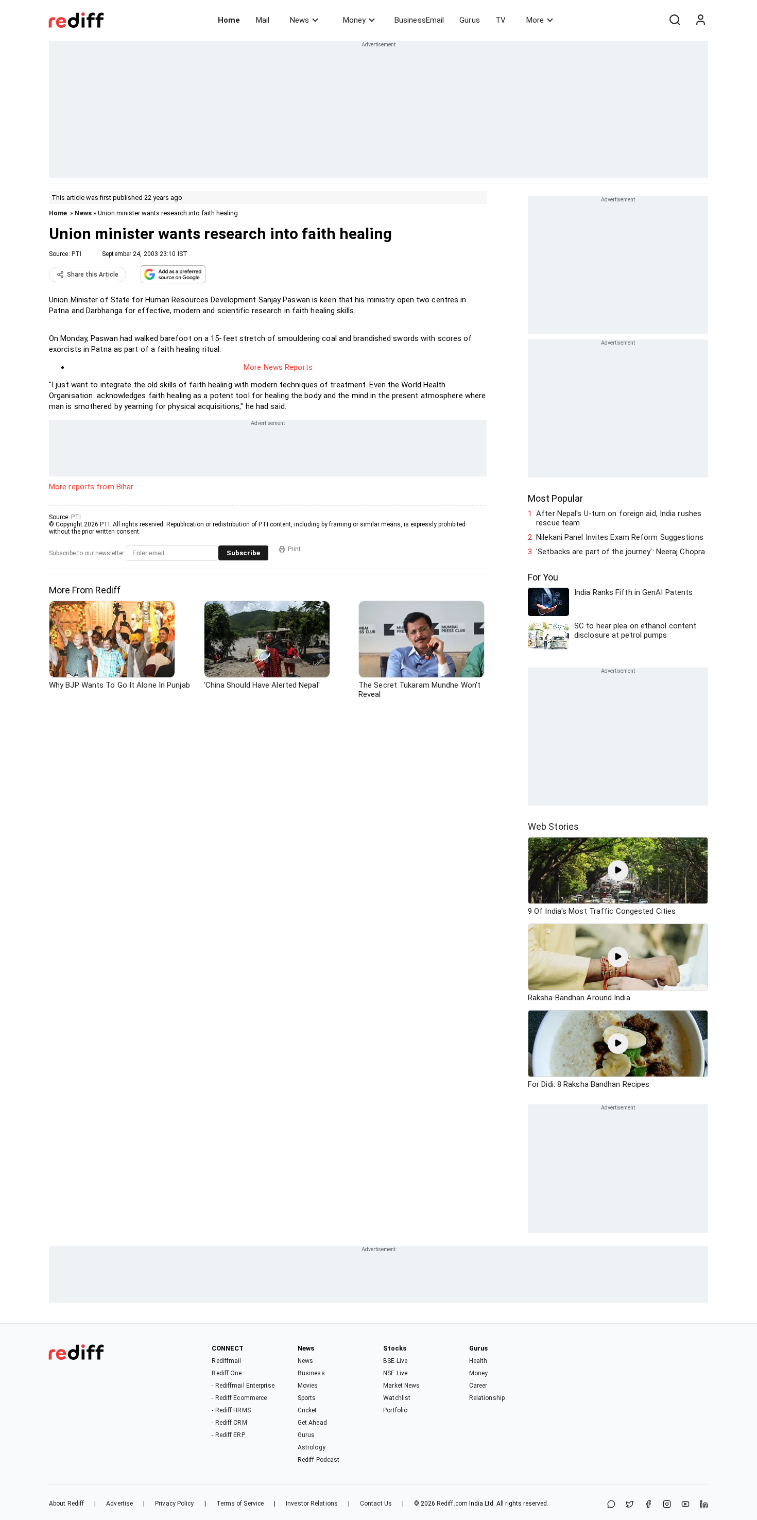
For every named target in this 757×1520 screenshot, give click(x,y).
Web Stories (553, 826)
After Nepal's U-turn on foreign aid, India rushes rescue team (618, 518)
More (535, 20)
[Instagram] (667, 1505)
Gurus (469, 20)
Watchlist (396, 1398)
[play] (618, 870)
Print (294, 549)
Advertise (119, 1503)
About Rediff (66, 1503)
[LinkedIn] (704, 1505)
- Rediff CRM (229, 1422)
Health (478, 1360)
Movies (308, 1385)
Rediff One (227, 1373)
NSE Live (395, 1373)
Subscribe (243, 553)
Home (229, 20)
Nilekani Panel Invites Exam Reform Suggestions (619, 537)
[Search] (674, 20)
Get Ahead (312, 1422)
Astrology (311, 1447)
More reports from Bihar (91, 486)
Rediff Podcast (318, 1459)
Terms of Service (240, 1503)
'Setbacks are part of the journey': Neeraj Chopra (620, 551)
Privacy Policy (174, 1503)
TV (500, 20)
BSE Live (395, 1360)
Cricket (307, 1410)
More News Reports (278, 367)
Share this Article (92, 274)
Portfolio (395, 1410)
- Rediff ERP (228, 1435)
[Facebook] (648, 1505)
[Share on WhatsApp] (611, 1505)
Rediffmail (226, 1360)
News (299, 20)
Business (311, 1373)
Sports (307, 1398)
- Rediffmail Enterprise (243, 1385)
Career (478, 1385)
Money (354, 20)
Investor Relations (312, 1503)
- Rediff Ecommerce (239, 1398)
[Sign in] (700, 20)
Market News (401, 1385)
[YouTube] (685, 1505)
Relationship (487, 1398)
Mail (262, 20)
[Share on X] (630, 1505)
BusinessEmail (419, 20)
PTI (76, 254)
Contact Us (376, 1503)
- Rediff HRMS (231, 1410)
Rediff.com (452, 1503)
